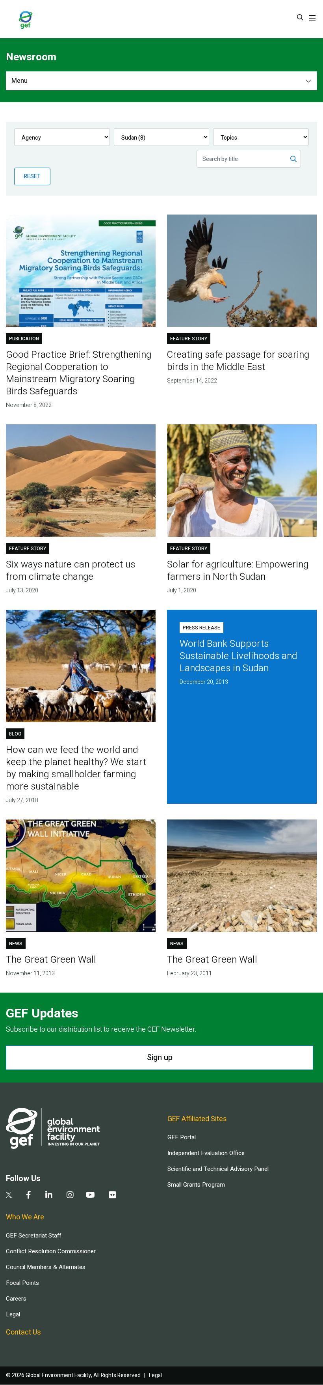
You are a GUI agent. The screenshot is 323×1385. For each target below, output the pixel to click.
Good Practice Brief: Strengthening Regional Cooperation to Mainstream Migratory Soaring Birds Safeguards (78, 373)
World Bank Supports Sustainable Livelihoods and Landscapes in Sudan (238, 656)
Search (300, 17)
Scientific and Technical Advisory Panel (218, 1169)
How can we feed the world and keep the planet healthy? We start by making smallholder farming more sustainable (76, 768)
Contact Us (23, 1332)
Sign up (160, 1057)
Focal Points (22, 1283)
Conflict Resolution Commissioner (51, 1251)
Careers (16, 1298)
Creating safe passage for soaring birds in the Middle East (238, 361)
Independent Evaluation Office (206, 1153)
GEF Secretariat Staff (33, 1235)
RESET (32, 176)
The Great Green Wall (51, 960)
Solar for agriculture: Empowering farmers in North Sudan (237, 571)
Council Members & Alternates (45, 1267)
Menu (19, 81)
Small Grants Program (196, 1184)
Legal (13, 1314)
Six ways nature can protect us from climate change (70, 571)
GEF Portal (181, 1137)
